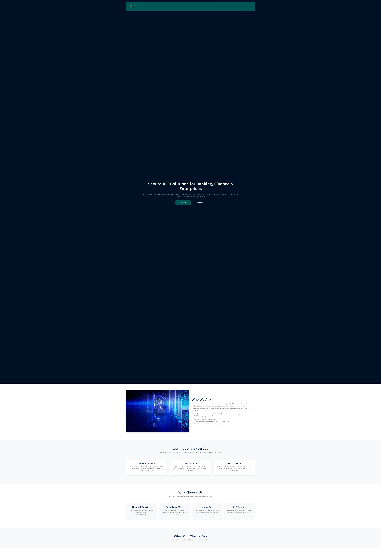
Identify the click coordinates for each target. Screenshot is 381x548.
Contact (247, 6)
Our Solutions (183, 203)
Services (232, 6)
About (224, 6)
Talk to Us (199, 203)
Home (217, 6)
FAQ (240, 6)
